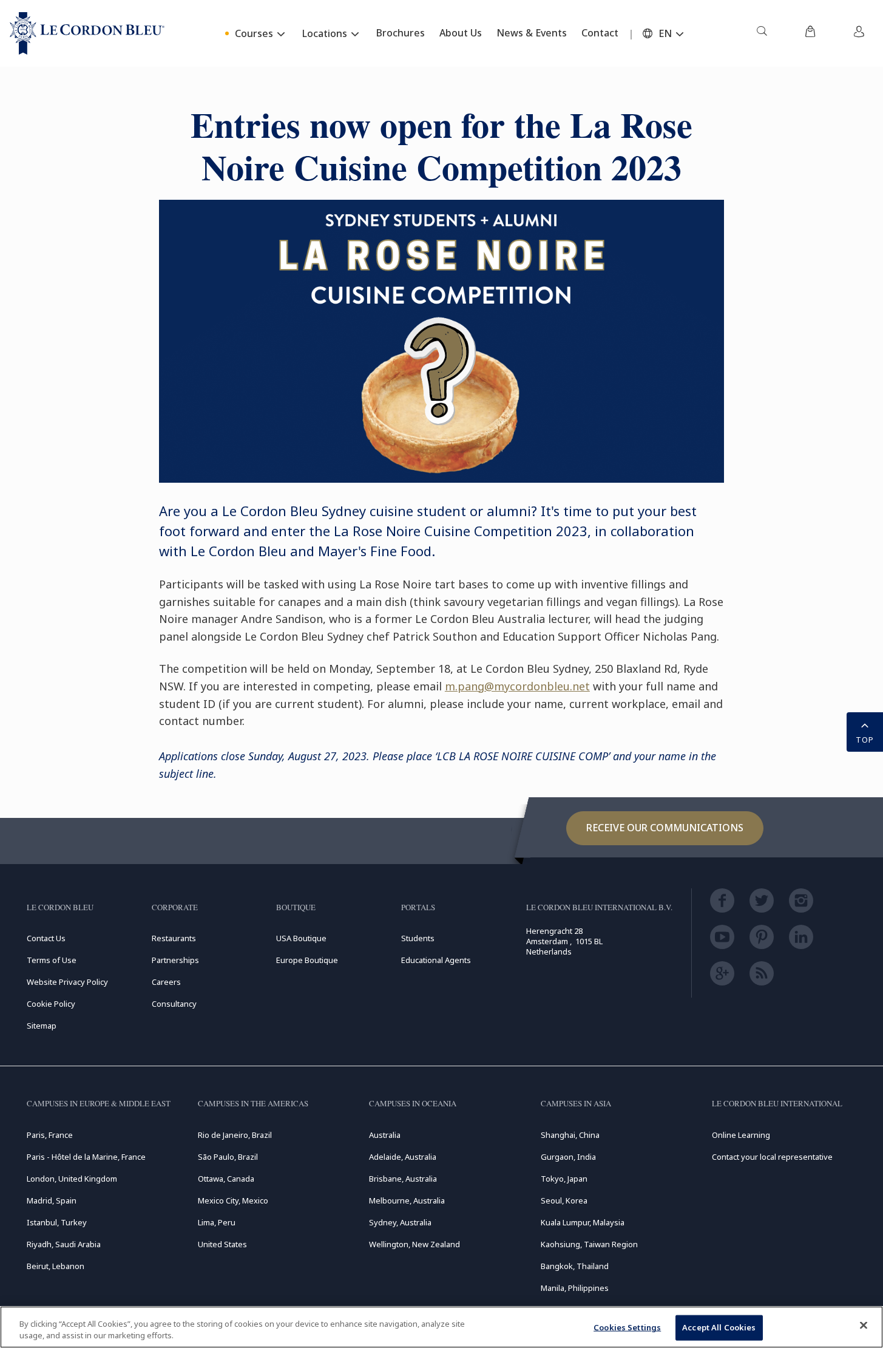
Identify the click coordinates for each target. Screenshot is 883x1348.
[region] (441, 1327)
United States (222, 1244)
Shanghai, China (570, 1134)
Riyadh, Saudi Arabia (64, 1244)
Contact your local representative (772, 1156)
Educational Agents (436, 960)
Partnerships (175, 960)
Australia (385, 1134)
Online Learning (741, 1134)
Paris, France (50, 1134)
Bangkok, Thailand (575, 1266)
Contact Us (46, 938)
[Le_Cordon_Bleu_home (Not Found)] (87, 33)
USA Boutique (301, 938)
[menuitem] (761, 33)
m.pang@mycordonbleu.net (517, 686)
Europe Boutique (307, 960)
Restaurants (174, 938)
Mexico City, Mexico (233, 1200)
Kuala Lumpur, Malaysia (582, 1222)
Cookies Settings (627, 1327)
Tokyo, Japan (564, 1178)
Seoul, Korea (564, 1200)
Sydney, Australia (400, 1222)
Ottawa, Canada (226, 1178)
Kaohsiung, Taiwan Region (589, 1244)
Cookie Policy (51, 1003)
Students (418, 938)
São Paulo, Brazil (228, 1156)
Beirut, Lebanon (55, 1266)
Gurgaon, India (568, 1156)
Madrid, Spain (51, 1200)
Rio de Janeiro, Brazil (235, 1134)
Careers (166, 981)
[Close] (863, 1325)
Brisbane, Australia (403, 1178)
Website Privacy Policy (67, 981)
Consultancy (174, 1003)
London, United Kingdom (72, 1178)
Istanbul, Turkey (57, 1222)
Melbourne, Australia (407, 1200)
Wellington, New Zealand (414, 1244)
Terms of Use (51, 960)
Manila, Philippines (575, 1287)
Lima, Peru (216, 1222)
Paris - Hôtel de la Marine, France (86, 1156)
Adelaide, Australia (402, 1156)
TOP (865, 739)
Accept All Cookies (719, 1327)
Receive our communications (664, 827)
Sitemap (41, 1025)
